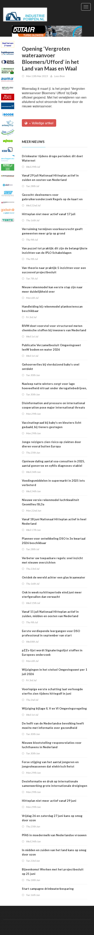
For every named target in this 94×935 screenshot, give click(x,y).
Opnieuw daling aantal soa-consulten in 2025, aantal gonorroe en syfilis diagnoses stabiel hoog (53, 465)
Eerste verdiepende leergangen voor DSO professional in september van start (51, 633)
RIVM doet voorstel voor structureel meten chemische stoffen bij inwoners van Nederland (54, 328)
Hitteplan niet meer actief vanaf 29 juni (49, 800)
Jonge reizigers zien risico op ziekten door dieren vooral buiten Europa (51, 444)
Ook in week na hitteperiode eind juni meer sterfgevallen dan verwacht (52, 594)
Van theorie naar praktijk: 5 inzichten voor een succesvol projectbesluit (54, 270)
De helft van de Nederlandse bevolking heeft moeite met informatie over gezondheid (53, 726)
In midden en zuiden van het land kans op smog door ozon (54, 852)
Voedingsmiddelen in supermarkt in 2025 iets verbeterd (53, 483)
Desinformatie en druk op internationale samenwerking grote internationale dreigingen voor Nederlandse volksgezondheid (54, 786)
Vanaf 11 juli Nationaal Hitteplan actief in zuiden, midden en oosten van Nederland (50, 614)
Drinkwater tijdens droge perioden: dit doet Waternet (52, 158)
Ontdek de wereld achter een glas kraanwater (53, 577)
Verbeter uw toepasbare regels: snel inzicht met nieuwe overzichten (52, 560)
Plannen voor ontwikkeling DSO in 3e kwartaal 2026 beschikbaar (53, 541)
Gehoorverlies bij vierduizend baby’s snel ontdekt (50, 367)
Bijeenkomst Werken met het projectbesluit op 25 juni (53, 872)
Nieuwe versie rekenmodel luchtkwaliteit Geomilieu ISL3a (50, 502)
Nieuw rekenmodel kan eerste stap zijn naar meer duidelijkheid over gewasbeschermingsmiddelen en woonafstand (54, 291)
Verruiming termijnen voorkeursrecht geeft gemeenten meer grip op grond (52, 231)
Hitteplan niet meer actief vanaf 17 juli (48, 214)
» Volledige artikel (40, 123)
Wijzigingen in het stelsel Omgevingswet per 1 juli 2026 (54, 672)
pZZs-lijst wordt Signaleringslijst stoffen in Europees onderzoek (52, 652)
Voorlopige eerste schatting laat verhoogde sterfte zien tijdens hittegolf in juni (52, 691)
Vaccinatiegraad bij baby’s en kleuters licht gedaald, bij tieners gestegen (51, 425)
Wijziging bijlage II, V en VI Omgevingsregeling (54, 708)
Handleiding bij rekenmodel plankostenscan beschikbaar (52, 309)
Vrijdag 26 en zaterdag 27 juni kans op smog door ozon (52, 818)
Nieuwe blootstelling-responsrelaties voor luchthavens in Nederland (52, 745)
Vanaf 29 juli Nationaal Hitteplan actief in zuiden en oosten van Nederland (50, 178)
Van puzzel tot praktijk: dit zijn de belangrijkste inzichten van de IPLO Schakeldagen (54, 250)
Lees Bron (59, 76)
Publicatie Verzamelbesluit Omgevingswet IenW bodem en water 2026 (51, 347)
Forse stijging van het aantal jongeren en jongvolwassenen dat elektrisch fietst (50, 764)
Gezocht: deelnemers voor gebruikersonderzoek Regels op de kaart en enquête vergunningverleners (52, 199)
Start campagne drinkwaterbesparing (48, 888)
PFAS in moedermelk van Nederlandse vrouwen (54, 835)
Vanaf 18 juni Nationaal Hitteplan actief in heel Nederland (54, 521)
